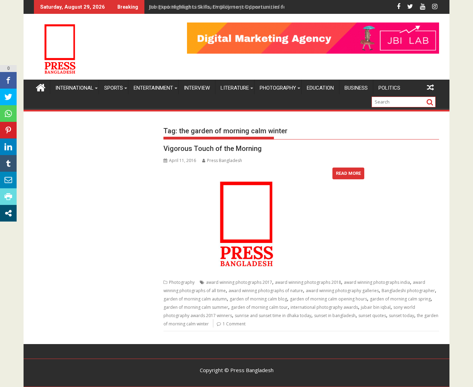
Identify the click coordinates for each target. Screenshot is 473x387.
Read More (348, 173)
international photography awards (324, 307)
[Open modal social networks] (8, 213)
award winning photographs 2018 (308, 282)
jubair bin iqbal (376, 307)
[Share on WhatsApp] (8, 113)
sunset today (401, 315)
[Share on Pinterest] (8, 130)
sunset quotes (372, 315)
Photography (278, 88)
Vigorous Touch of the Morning (212, 148)
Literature (235, 88)
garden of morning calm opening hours (328, 299)
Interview (197, 88)
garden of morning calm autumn (195, 299)
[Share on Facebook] (8, 80)
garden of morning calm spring (400, 299)
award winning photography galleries (342, 291)
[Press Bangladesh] (41, 87)
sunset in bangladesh (335, 315)
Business (356, 88)
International (74, 88)
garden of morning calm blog (258, 299)
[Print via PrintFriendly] (8, 196)
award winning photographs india (377, 282)
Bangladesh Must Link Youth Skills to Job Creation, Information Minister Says (243, 6)
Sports (113, 88)
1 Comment (234, 324)
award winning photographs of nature (266, 291)
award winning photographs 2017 (239, 282)
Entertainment (153, 88)
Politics (389, 88)
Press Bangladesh (224, 160)
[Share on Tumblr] (8, 163)
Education (320, 88)
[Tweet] (8, 97)
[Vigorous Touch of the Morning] (246, 171)
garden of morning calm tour (259, 307)
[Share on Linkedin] (8, 146)
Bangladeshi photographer (408, 291)
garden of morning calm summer (195, 307)
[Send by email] (8, 180)
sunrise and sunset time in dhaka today (273, 315)
